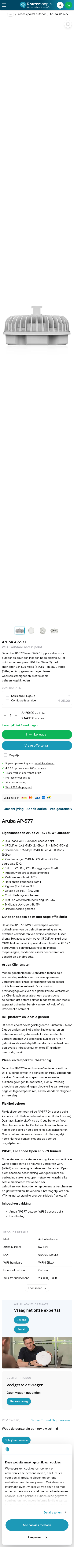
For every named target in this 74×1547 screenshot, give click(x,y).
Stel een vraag (18, 1401)
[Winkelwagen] (68, 5)
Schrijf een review (16, 1440)
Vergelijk (14, 755)
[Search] (60, 5)
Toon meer (35, 1288)
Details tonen (52, 1512)
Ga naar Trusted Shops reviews (50, 1420)
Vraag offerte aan (37, 745)
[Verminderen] (5, 715)
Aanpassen (35, 1537)
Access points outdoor (32, 14)
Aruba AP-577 (59, 14)
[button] (37, 698)
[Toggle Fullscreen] (68, 24)
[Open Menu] (4, 5)
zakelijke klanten (44, 763)
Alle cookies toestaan (37, 1525)
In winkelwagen (37, 734)
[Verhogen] (16, 715)
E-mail (21, 1329)
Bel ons (21, 1319)
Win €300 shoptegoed (19, 787)
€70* (38, 772)
